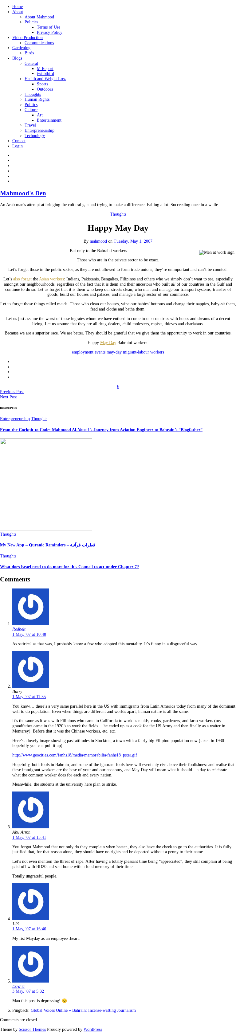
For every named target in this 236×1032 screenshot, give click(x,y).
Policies (31, 22)
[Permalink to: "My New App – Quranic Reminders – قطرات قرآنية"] (46, 529)
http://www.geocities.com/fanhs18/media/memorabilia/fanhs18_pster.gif (74, 755)
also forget (22, 279)
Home (17, 6)
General (31, 63)
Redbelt (19, 629)
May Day (108, 342)
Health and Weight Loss (45, 78)
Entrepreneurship (39, 130)
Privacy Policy (49, 32)
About (17, 12)
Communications (39, 43)
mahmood (98, 241)
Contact (19, 141)
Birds (29, 53)
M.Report (45, 68)
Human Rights (37, 99)
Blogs (17, 58)
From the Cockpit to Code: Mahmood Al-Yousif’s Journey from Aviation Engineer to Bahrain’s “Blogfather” (101, 430)
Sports (42, 84)
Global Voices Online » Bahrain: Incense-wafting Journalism (83, 1010)
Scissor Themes (32, 1029)
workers (157, 352)
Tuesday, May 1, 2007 (133, 241)
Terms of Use (48, 27)
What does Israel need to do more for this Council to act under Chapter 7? (69, 567)
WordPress (93, 1029)
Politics (31, 104)
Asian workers (51, 279)
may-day (114, 352)
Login (17, 146)
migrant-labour (136, 352)
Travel (30, 125)
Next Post (8, 397)
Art (40, 115)
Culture (31, 110)
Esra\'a (18, 986)
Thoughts (33, 94)
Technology (35, 135)
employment (82, 352)
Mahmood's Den (23, 193)
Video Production (27, 37)
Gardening (21, 47)
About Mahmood (39, 17)
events (100, 352)
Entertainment (49, 120)
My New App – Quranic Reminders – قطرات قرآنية (47, 545)
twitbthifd (45, 73)
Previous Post (12, 391)
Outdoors (45, 89)
